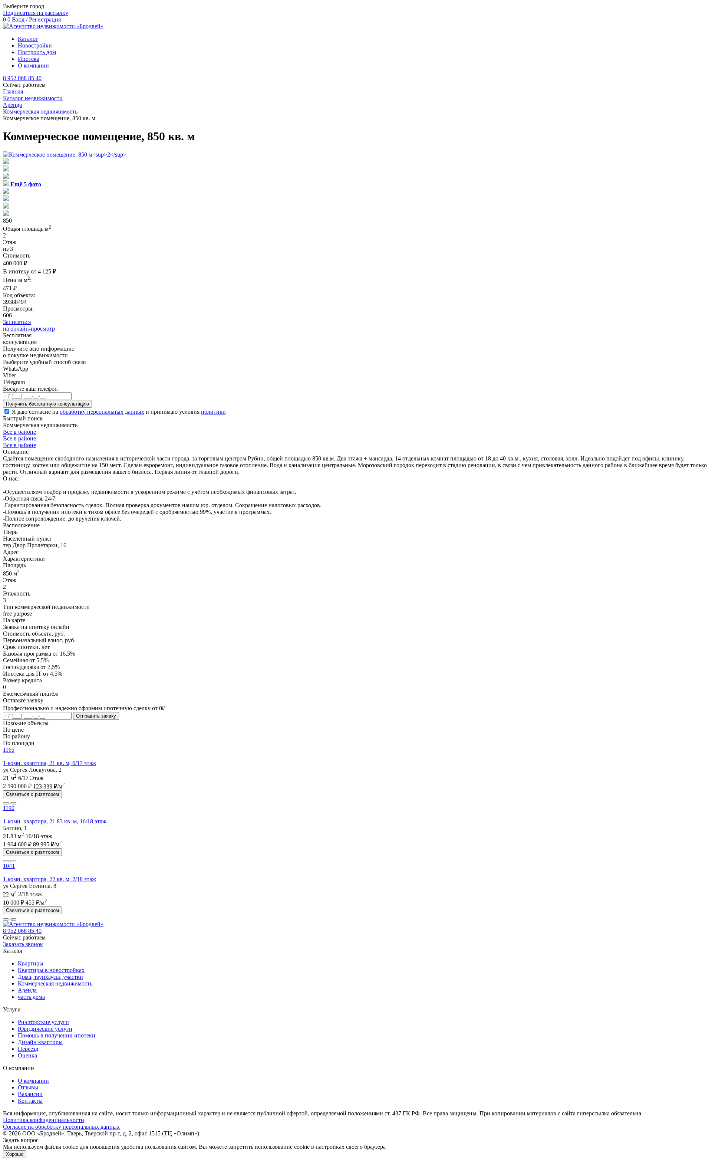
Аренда (27, 990)
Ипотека (28, 59)
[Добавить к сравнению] (6, 803)
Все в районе (19, 432)
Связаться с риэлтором (32, 794)
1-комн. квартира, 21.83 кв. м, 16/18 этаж (54, 821)
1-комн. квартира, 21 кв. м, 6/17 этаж (49, 763)
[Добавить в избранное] (13, 803)
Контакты (30, 1101)
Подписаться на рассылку (35, 13)
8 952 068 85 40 (22, 78)
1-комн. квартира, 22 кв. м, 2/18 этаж (49, 879)
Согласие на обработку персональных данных (61, 1127)
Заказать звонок (23, 944)
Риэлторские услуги (43, 1022)
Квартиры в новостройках (51, 970)
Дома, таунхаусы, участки (50, 977)
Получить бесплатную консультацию (47, 404)
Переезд (28, 1049)
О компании (33, 65)
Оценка (27, 1055)
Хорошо (14, 1154)
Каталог (28, 39)
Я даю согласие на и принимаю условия (119, 412)
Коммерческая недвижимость (55, 983)
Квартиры (30, 963)
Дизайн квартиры (40, 1042)
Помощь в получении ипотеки (56, 1035)
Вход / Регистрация (36, 19)
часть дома (31, 997)
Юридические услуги (45, 1029)
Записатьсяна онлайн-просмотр (29, 325)
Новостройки (35, 45)
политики (213, 412)
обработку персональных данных (102, 412)
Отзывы (28, 1087)
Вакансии (30, 1094)
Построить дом (37, 52)
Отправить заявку (96, 716)
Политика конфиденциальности (43, 1120)
